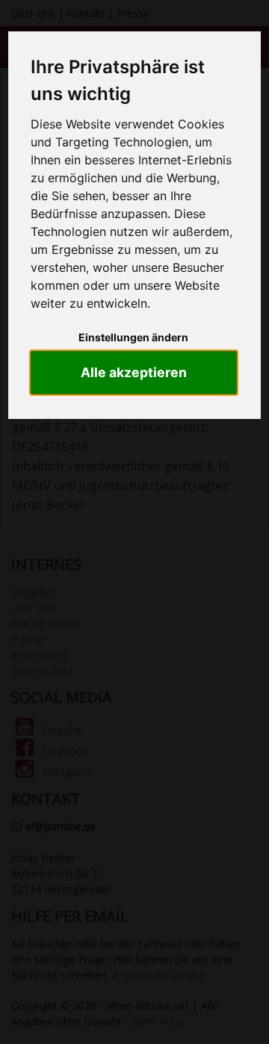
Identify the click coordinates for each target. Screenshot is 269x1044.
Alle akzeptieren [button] (134, 372)
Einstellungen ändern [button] (133, 337)
